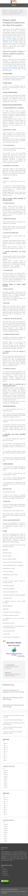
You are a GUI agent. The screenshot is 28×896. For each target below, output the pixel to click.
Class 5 (5, 785)
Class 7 (5, 781)
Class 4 (5, 787)
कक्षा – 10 (6, 747)
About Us (4, 869)
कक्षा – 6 (5, 756)
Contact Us (4, 871)
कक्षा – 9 (5, 750)
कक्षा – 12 (6, 743)
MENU (14, 5)
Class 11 (6, 772)
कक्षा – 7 (5, 754)
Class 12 (6, 770)
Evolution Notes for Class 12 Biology (13, 720)
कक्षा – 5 (5, 758)
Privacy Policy (5, 875)
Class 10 (6, 774)
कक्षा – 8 (5, 752)
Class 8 (5, 779)
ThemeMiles (4, 892)
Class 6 (5, 783)
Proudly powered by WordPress (9, 891)
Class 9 (5, 776)
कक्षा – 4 (5, 760)
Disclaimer (4, 873)
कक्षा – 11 (5, 745)
